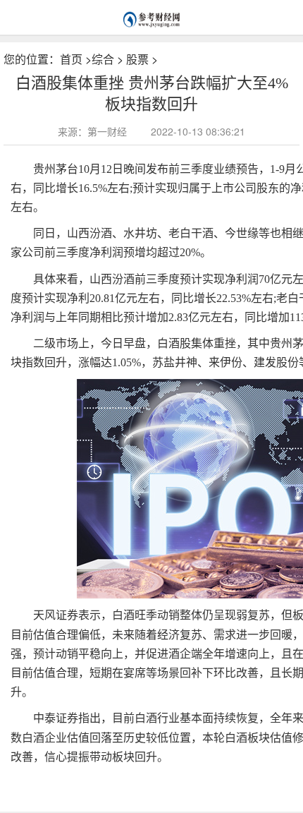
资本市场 (92, 779)
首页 (71, 59)
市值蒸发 (128, 779)
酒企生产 (164, 779)
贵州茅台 (56, 779)
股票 (137, 59)
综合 (103, 59)
